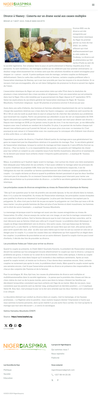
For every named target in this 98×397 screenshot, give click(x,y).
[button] (93, 5)
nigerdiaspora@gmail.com (63, 370)
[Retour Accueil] (18, 5)
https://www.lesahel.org (21, 317)
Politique (7, 370)
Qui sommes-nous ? (60, 349)
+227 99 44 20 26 (62, 375)
